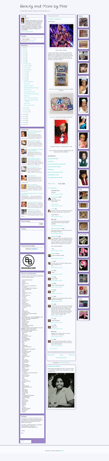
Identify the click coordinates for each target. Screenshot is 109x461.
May (25, 78)
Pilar (52, 270)
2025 (24, 49)
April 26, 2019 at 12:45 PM (57, 258)
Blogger (61, 450)
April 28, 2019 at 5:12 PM (56, 315)
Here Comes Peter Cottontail (54, 166)
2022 (24, 55)
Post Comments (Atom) (64, 362)
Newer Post (51, 355)
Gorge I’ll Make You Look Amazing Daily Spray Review (34, 159)
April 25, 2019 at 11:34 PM (57, 194)
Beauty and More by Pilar (43, 6)
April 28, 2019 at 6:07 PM (56, 336)
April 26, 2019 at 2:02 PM (56, 267)
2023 (24, 53)
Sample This (27, 83)
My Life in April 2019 (28, 81)
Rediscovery (51, 169)
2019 (24, 62)
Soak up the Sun (28, 89)
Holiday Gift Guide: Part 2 (33, 209)
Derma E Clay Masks (32, 184)
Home (61, 355)
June (25, 75)
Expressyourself (54, 204)
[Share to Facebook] (63, 183)
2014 (24, 122)
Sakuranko (53, 253)
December (26, 63)
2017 (24, 116)
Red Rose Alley (54, 236)
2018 (24, 114)
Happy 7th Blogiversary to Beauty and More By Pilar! (35, 150)
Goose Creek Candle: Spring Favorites (57, 164)
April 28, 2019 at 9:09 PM (56, 345)
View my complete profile (27, 31)
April (25, 80)
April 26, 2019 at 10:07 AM (57, 225)
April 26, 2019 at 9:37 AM (56, 216)
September (27, 69)
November (26, 65)
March (25, 107)
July (25, 73)
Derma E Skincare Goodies (33, 140)
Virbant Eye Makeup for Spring (34, 202)
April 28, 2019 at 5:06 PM (56, 274)
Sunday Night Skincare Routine (55, 177)
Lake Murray (51, 161)
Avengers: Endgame (28, 85)
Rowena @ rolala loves (56, 228)
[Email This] (59, 183)
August (26, 71)
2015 (24, 120)
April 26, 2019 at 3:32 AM (56, 206)
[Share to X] (61, 183)
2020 (24, 60)
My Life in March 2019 (53, 158)
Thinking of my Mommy (54, 366)
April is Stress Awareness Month (55, 172)
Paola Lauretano (55, 197)
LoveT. (52, 208)
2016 (24, 118)
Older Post (71, 355)
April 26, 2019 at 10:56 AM (57, 233)
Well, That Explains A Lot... (33, 167)
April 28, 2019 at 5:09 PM (56, 301)
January (26, 111)
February (26, 109)
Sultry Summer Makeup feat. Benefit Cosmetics (34, 132)
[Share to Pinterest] (64, 183)
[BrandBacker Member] (28, 269)
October (26, 67)
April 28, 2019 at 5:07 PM (56, 293)
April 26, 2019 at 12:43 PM (57, 250)
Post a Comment (53, 348)
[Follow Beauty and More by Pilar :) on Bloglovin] (31, 249)
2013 (24, 124)
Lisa (52, 261)
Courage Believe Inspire (53, 174)
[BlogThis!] (60, 183)
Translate (32, 41)
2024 (24, 51)
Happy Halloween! (31, 175)
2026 (24, 47)
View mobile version (61, 357)
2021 (24, 58)
